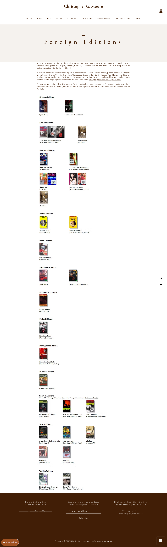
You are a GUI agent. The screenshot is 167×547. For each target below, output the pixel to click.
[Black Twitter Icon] (161, 284)
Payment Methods (136, 513)
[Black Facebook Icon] (161, 278)
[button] (161, 11)
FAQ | (123, 511)
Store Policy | (124, 513)
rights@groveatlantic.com (78, 75)
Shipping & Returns (133, 511)
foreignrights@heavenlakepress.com (105, 79)
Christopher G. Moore (83, 6)
